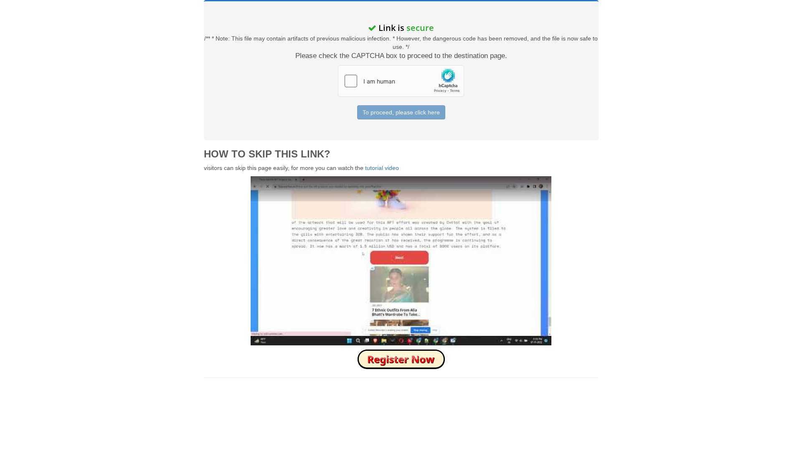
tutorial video (382, 168)
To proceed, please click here (401, 112)
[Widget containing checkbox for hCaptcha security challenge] (401, 81)
